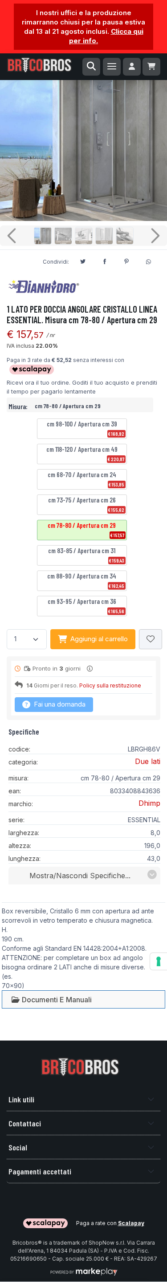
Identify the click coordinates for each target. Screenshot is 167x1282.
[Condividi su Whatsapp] (148, 260)
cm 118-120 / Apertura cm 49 (85, 453)
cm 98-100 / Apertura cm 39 (86, 428)
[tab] (51, 999)
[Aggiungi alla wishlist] (150, 639)
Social (17, 1147)
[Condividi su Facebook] (105, 260)
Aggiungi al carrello (99, 639)
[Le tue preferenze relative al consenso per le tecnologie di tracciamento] (158, 961)
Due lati (147, 761)
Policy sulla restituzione (110, 685)
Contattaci (24, 1123)
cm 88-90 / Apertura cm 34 (85, 580)
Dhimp (149, 803)
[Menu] (111, 66)
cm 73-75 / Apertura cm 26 (86, 504)
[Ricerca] (91, 66)
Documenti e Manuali (56, 999)
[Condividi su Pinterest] (126, 260)
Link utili (21, 1099)
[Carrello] (151, 67)
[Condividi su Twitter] (83, 260)
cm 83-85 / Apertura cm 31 (86, 555)
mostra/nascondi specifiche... (79, 875)
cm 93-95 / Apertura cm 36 (86, 605)
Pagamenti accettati (39, 1171)
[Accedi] (132, 67)
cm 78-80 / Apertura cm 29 (86, 529)
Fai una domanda (59, 704)
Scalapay (131, 1223)
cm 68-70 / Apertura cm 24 (86, 478)
